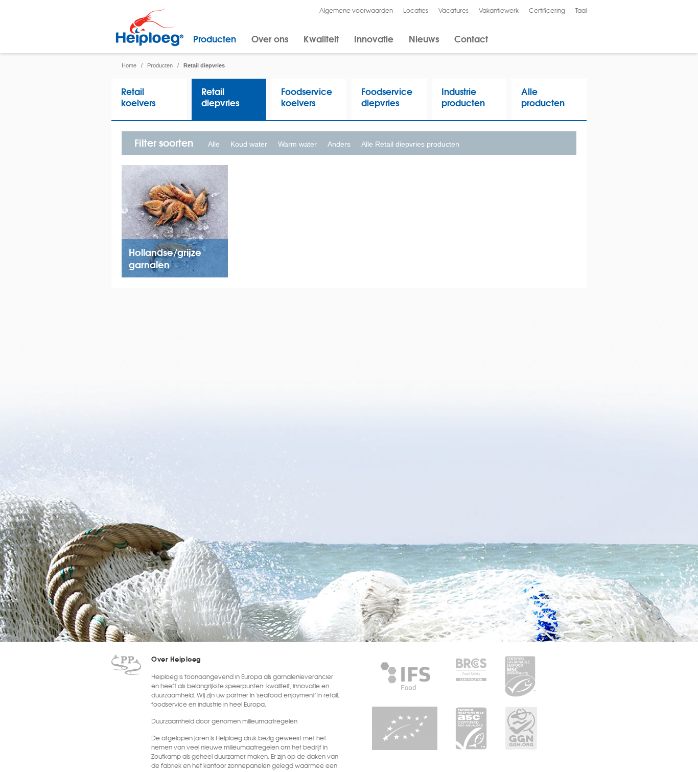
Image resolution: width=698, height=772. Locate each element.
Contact (471, 38)
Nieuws (424, 38)
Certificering (547, 10)
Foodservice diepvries (386, 96)
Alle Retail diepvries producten (410, 144)
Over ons (269, 38)
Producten (214, 38)
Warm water (297, 144)
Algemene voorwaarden (356, 10)
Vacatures (453, 10)
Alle (214, 144)
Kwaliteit (321, 38)
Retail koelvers (138, 96)
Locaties (415, 10)
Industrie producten (463, 96)
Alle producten (543, 96)
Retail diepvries (220, 96)
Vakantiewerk (499, 10)
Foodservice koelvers (306, 96)
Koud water (248, 144)
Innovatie (373, 38)
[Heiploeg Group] (149, 44)
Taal (581, 10)
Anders (339, 144)
